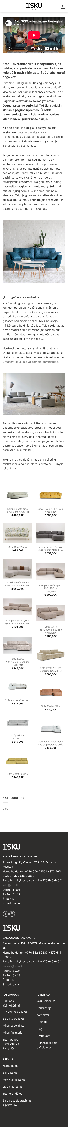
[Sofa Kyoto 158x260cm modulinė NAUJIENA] (50, 613)
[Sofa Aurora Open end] (17, 686)
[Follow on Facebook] (6, 914)
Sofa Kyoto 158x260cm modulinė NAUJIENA (51, 629)
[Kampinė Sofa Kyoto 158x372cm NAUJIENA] (17, 607)
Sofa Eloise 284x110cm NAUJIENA (50, 510)
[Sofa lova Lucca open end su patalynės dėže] (50, 728)
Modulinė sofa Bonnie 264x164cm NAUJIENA (17, 584)
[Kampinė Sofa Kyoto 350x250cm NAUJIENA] (50, 571)
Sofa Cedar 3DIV (50, 706)
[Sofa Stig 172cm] (17, 533)
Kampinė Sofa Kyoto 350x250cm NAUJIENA (50, 588)
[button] (5, 6)
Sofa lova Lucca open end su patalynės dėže (50, 743)
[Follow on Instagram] (12, 914)
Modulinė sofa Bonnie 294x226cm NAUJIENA (51, 549)
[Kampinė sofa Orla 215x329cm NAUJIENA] (17, 495)
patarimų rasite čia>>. (32, 132)
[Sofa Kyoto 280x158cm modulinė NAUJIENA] (17, 645)
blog (6, 808)
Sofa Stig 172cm (17, 547)
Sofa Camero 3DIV (17, 773)
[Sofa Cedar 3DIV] (50, 692)
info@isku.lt (10, 885)
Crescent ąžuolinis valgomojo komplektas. (31, 361)
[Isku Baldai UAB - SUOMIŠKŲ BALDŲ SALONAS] (34, 6)
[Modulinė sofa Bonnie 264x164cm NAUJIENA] (17, 569)
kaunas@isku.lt (12, 966)
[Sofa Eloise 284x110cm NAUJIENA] (50, 495)
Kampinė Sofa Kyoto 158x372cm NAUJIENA (17, 622)
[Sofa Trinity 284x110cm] (17, 722)
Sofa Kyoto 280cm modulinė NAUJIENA (50, 670)
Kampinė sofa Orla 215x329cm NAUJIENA (17, 510)
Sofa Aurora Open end (17, 700)
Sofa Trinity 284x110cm (17, 737)
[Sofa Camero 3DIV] (17, 760)
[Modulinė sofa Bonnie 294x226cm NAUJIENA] (50, 533)
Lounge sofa (21, 316)
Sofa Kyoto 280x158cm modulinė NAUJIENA (17, 662)
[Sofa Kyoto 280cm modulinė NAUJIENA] (50, 654)
